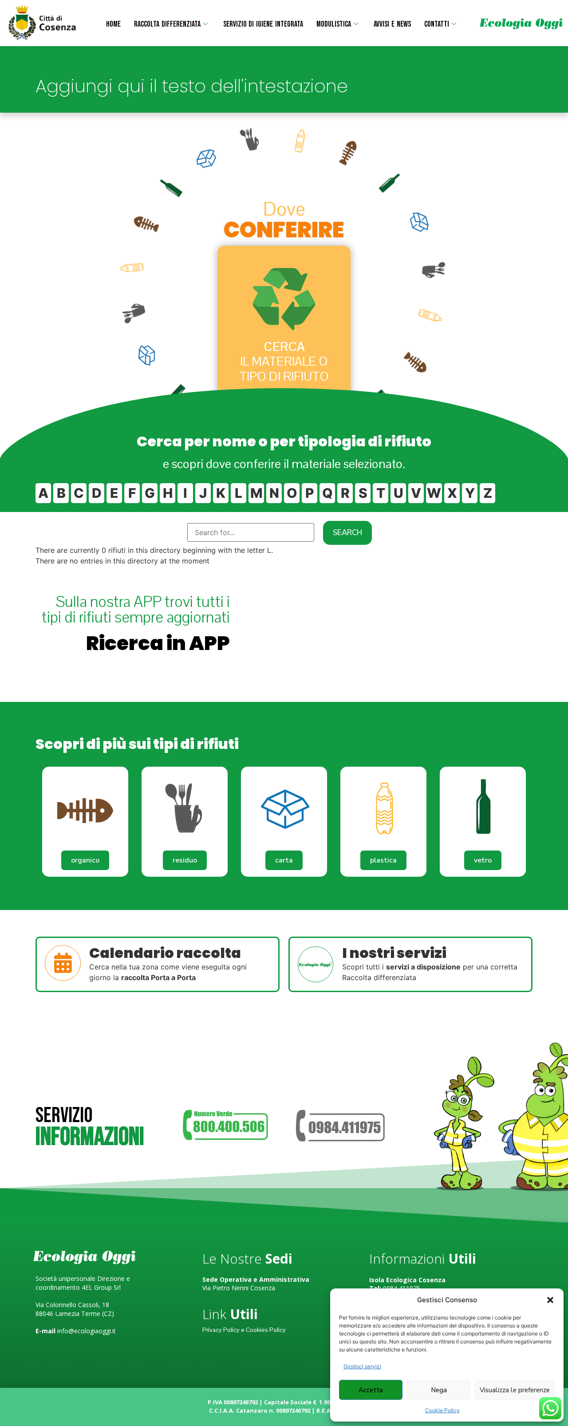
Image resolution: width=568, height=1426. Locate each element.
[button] (550, 1300)
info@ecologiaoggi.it (86, 1331)
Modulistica (333, 24)
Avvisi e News (392, 24)
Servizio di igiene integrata (263, 24)
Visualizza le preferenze (515, 1390)
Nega (439, 1390)
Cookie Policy (442, 1410)
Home (113, 24)
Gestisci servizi (362, 1366)
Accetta (371, 1390)
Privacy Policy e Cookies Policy (244, 1330)
